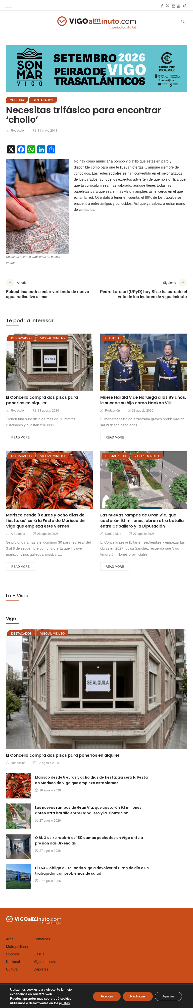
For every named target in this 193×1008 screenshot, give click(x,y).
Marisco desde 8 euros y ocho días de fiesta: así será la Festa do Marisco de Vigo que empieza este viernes (45, 520)
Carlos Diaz (113, 533)
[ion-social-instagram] (173, 6)
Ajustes (168, 996)
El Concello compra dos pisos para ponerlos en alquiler (42, 400)
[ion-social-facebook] (162, 6)
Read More (20, 437)
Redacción (18, 130)
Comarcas (42, 938)
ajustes (64, 1003)
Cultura (17, 100)
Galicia (39, 953)
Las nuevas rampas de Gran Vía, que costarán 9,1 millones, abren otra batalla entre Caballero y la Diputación (142, 520)
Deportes (41, 969)
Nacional (13, 961)
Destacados (43, 100)
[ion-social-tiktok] (184, 5)
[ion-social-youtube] (178, 6)
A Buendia (18, 533)
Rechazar (137, 996)
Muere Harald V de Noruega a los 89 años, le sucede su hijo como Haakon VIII (143, 400)
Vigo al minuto (52, 338)
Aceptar (107, 996)
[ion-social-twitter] (167, 6)
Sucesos (13, 953)
